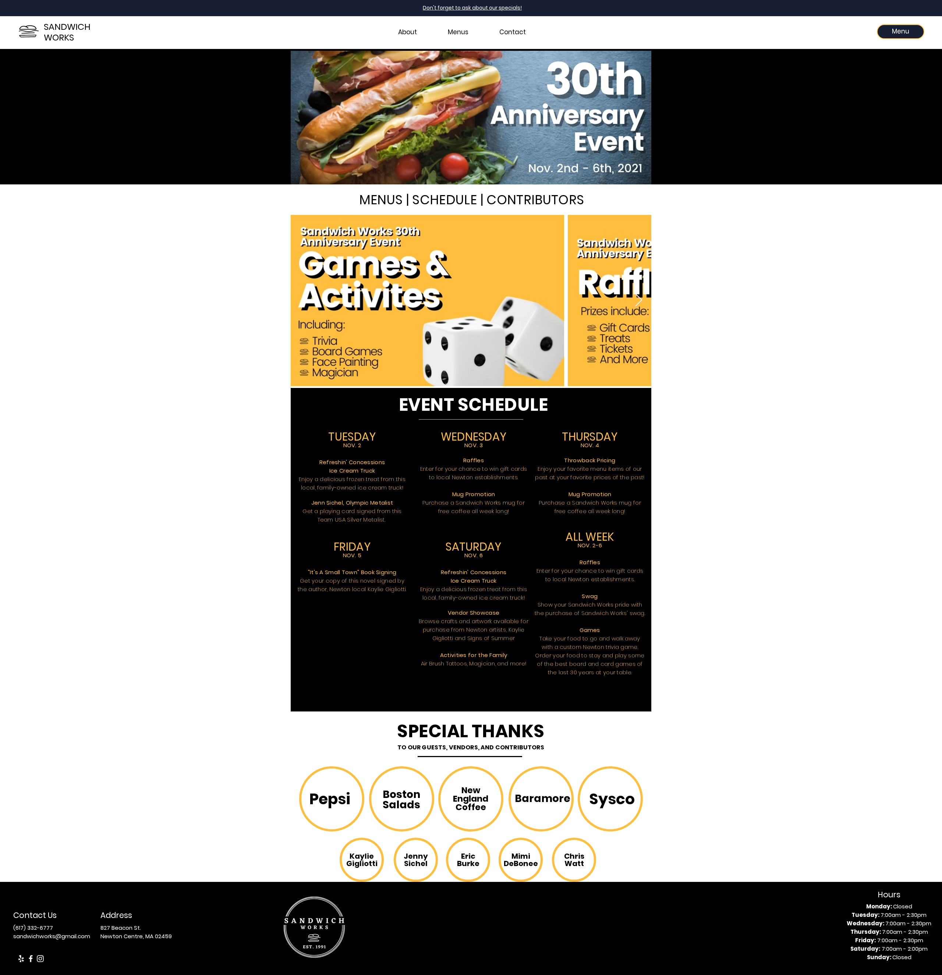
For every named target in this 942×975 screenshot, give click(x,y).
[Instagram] (40, 958)
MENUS (381, 200)
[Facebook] (30, 958)
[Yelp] (21, 958)
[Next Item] (638, 300)
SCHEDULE (444, 200)
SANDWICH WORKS (67, 32)
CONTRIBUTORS (535, 200)
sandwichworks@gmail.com (51, 936)
